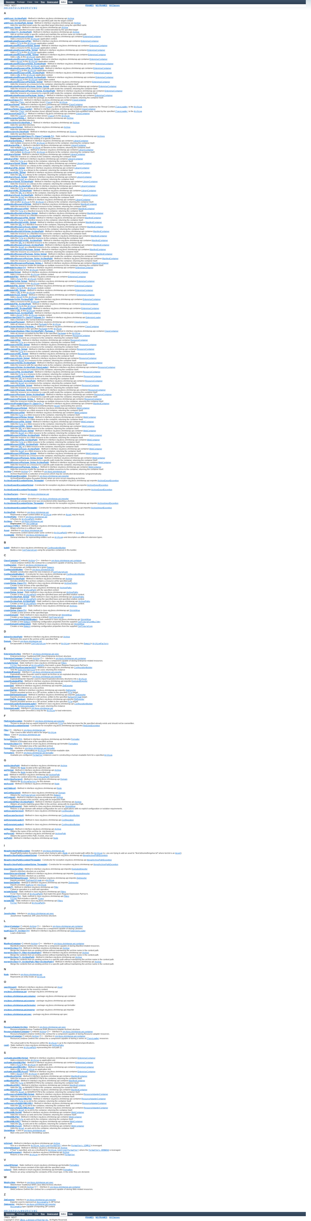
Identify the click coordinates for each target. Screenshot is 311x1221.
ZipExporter (68, 686)
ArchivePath (54, 775)
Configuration (68, 811)
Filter (56, 887)
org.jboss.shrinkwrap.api (55, 471)
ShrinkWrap (75, 610)
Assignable (66, 526)
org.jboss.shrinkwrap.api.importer (54, 499)
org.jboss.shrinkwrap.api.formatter (40, 748)
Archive (71, 18)
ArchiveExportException (108, 480)
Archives (101, 136)
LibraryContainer (80, 141)
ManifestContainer (89, 204)
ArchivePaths (66, 588)
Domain (63, 779)
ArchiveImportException (108, 503)
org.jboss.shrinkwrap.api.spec (46, 654)
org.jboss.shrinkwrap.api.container (66, 560)
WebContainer (83, 408)
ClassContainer (79, 100)
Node (57, 784)
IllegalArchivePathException (95, 855)
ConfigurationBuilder (56, 548)
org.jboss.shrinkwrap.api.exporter (54, 476)
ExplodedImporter (79, 869)
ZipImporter (82, 878)
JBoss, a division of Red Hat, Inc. (34, 1220)
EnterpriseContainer (92, 36)
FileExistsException (91, 726)
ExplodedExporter (79, 681)
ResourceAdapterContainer (96, 1094)
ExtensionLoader (93, 317)
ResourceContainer (81, 336)
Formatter (75, 739)
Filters (64, 663)
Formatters (73, 744)
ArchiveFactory (70, 583)
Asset (60, 987)
